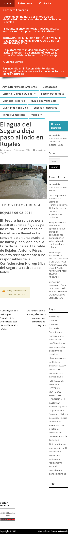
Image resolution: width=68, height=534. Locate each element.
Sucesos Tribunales (45, 107)
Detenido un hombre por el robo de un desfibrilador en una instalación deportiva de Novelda (32, 19)
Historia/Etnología (52, 93)
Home (7, 3)
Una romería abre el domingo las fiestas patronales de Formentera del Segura (36, 318)
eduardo (6, 150)
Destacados (50, 86)
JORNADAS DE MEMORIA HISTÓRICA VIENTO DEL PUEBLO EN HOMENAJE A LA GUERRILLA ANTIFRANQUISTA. (32, 40)
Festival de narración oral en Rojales (58, 138)
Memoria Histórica (13, 100)
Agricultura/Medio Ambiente (19, 86)
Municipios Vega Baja (43, 100)
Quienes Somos (13, 62)
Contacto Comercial (16, 10)
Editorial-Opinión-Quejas (17, 93)
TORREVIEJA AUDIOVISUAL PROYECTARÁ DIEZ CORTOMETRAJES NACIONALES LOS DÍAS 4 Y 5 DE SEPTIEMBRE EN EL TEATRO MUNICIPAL (58, 265)
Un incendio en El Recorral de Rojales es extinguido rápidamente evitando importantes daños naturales (33, 71)
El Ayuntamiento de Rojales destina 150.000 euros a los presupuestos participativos (31, 30)
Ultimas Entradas (56, 126)
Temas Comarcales (14, 114)
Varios (35, 114)
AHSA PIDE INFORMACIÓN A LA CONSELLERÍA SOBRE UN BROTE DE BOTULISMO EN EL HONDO (58, 290)
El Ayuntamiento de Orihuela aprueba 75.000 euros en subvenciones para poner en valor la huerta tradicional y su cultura (57, 235)
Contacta (45, 3)
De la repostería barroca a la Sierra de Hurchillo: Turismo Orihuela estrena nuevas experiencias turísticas (58, 206)
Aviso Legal (25, 3)
